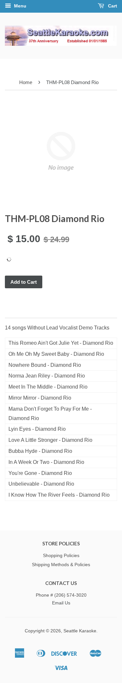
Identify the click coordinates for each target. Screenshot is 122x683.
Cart (112, 5)
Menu (19, 5)
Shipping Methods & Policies (61, 564)
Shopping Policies (61, 555)
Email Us (61, 603)
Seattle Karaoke (79, 630)
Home (25, 82)
